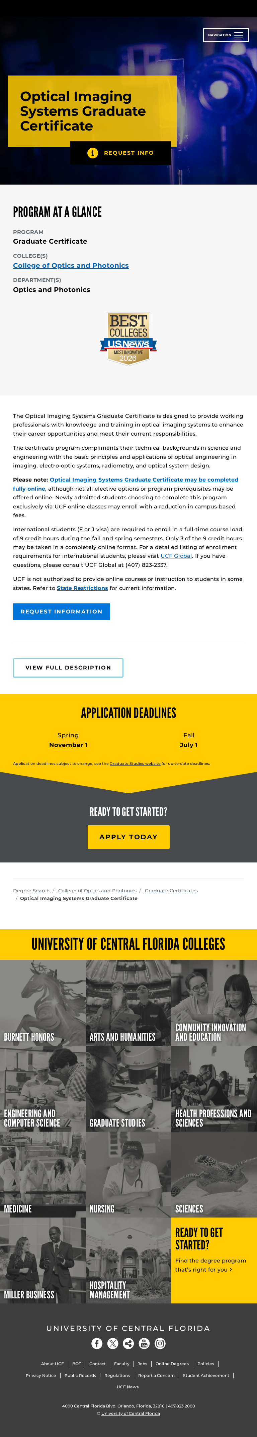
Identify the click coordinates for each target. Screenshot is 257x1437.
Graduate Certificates (171, 891)
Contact (97, 1363)
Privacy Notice (41, 1375)
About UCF (52, 1363)
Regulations (117, 1375)
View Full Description (68, 667)
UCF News (128, 1386)
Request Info (129, 153)
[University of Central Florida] (57, 8)
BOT (76, 1363)
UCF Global (176, 556)
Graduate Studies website (135, 763)
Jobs (142, 1363)
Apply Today (128, 837)
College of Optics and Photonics (71, 265)
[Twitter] (112, 1343)
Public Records (80, 1375)
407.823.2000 (181, 1405)
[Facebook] (97, 1343)
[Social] (128, 1343)
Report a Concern (156, 1375)
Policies (205, 1363)
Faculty (122, 1363)
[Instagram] (160, 1343)
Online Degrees (172, 1363)
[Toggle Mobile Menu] (242, 7)
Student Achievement (206, 1375)
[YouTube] (144, 1343)
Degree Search (31, 891)
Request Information (61, 611)
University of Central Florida (128, 1328)
